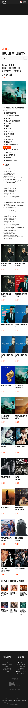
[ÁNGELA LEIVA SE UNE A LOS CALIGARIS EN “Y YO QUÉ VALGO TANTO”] (14, 605)
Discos (3, 58)
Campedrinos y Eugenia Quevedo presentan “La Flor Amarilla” (23, 594)
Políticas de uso (22, 700)
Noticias (7, 667)
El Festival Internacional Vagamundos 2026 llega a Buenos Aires (23, 612)
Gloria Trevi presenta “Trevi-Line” (13, 593)
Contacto (22, 673)
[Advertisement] (14, 30)
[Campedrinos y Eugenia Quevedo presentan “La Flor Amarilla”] (23, 588)
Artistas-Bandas (7, 664)
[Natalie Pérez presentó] (4, 605)
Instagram (22, 664)
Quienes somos (22, 671)
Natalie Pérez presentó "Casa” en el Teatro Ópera (4, 610)
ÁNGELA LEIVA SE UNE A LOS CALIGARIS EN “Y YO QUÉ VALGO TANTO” (13, 611)
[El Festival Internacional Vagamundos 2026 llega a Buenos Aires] (23, 605)
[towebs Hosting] (14, 678)
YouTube (22, 662)
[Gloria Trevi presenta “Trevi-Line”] (14, 588)
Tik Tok (22, 669)
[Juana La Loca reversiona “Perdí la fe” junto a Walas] (4, 588)
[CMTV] (4, 2)
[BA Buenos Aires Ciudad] (14, 684)
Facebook (22, 667)
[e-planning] (14, 689)
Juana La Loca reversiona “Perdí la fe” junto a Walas (4, 594)
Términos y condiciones (13, 700)
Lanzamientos (7, 669)
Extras (7, 671)
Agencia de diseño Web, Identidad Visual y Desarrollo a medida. (15, 703)
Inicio (7, 662)
